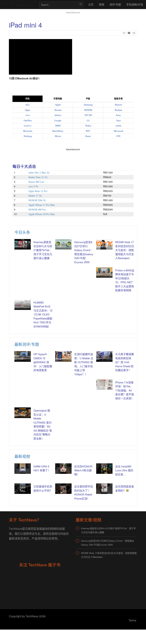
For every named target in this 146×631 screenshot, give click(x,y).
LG (88, 120)
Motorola (27, 131)
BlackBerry (57, 131)
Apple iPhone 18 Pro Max (41, 214)
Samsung (88, 104)
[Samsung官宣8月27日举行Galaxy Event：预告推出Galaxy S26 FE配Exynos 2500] (63, 244)
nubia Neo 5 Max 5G (39, 172)
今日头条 (22, 232)
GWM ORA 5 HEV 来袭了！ (41, 468)
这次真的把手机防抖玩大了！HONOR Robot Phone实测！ (83, 492)
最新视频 (22, 456)
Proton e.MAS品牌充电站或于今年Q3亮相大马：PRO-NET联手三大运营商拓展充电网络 (124, 280)
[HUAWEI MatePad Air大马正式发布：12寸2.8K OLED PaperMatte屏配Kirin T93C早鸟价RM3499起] (22, 304)
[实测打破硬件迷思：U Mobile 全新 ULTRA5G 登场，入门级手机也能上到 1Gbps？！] (63, 356)
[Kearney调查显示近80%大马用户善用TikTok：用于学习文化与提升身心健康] (22, 244)
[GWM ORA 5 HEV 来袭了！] (22, 468)
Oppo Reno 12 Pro (37, 191)
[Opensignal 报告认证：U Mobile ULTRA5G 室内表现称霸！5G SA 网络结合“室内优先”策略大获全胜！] (22, 412)
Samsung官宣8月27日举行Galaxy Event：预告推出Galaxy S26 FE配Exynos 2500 (107, 542)
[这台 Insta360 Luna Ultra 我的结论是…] (104, 468)
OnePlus (28, 120)
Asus (118, 120)
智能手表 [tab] (118, 99)
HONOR (88, 110)
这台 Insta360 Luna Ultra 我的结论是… (124, 470)
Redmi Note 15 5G (38, 177)
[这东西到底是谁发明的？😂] (104, 488)
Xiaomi (57, 110)
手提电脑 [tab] (57, 99)
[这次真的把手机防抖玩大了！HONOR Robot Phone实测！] (63, 488)
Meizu (58, 136)
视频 (101, 4)
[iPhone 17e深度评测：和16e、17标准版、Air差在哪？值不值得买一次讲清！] (104, 384)
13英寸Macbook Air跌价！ (25, 78)
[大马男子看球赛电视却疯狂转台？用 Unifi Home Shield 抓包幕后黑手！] (104, 356)
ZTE (118, 136)
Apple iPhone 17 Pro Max (41, 205)
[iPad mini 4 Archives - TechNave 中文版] (22, 4)
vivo (27, 115)
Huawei (118, 104)
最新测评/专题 (26, 344)
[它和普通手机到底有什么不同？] (22, 488)
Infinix (58, 115)
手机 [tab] (27, 99)
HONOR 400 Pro (37, 209)
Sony (118, 115)
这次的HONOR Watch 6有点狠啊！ (83, 470)
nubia (118, 125)
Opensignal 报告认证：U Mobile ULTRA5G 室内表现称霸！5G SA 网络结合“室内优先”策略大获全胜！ (42, 424)
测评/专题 (115, 4)
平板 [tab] (88, 99)
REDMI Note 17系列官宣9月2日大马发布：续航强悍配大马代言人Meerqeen (124, 250)
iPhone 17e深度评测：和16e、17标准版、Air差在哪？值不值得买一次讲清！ (124, 390)
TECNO (88, 115)
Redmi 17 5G (35, 195)
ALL (27, 104)
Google (57, 120)
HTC (88, 131)
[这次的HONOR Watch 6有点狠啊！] (63, 468)
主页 (90, 4)
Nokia (88, 125)
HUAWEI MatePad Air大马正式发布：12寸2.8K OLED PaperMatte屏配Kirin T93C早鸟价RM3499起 (42, 314)
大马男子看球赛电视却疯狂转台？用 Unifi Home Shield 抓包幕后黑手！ (124, 362)
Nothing (28, 136)
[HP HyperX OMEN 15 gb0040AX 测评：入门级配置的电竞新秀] (22, 356)
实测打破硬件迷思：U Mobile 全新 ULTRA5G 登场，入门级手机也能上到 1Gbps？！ (83, 364)
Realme (118, 110)
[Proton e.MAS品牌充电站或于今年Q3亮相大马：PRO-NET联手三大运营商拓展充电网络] (104, 272)
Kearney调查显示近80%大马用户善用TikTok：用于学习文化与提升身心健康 (42, 250)
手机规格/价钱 (134, 4)
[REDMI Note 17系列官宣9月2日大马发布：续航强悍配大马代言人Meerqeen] (104, 244)
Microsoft (118, 131)
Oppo (27, 110)
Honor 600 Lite (36, 182)
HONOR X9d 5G (37, 200)
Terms (132, 620)
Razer (88, 136)
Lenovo (27, 125)
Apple (58, 104)
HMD (58, 125)
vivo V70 (33, 186)
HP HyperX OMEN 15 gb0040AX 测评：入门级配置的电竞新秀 (42, 362)
